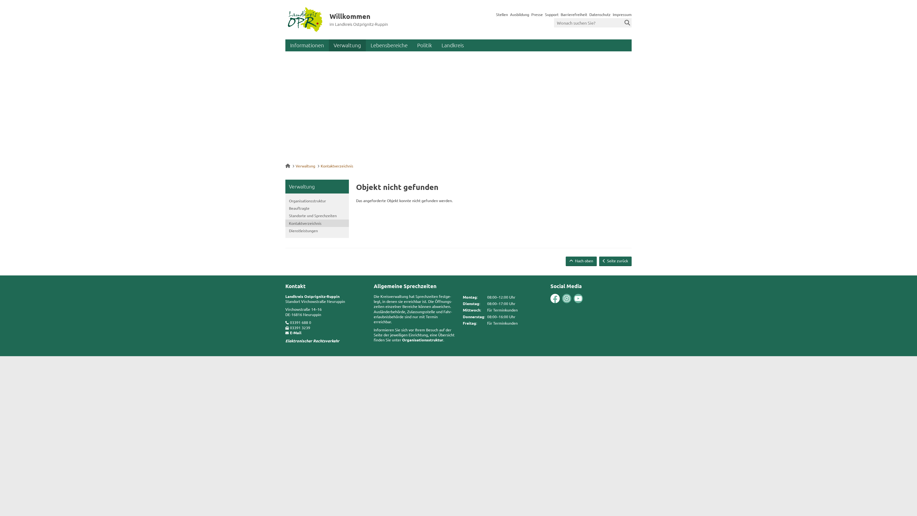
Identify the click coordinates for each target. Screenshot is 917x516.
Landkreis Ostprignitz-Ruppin (312, 296)
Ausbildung (519, 14)
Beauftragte (299, 208)
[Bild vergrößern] (561, 298)
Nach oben (583, 260)
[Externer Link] (555, 299)
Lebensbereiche (389, 45)
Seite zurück (617, 260)
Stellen (502, 14)
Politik (424, 45)
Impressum (622, 14)
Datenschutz (600, 14)
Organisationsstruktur (307, 200)
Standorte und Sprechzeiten (313, 215)
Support (552, 14)
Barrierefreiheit (574, 14)
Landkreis (453, 45)
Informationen (307, 45)
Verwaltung (347, 45)
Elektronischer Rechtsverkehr (312, 340)
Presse (537, 14)
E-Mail (295, 332)
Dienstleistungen (303, 230)
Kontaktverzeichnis (337, 165)
